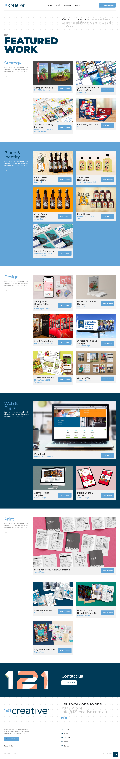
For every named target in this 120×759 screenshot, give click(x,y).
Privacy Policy (8, 746)
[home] (15, 5)
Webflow (12, 754)
